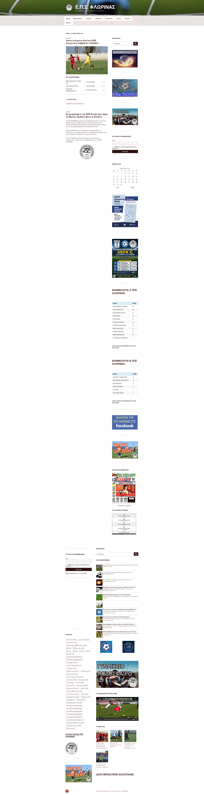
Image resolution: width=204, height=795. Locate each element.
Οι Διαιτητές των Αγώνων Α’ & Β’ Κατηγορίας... (117, 617)
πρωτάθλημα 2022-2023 (74, 711)
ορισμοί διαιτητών (72, 697)
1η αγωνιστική (71, 639)
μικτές (84, 694)
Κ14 (81, 651)
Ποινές (119, 18)
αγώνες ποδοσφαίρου (73, 665)
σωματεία (70, 728)
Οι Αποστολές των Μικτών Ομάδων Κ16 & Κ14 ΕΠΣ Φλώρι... (120, 609)
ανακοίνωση (85, 671)
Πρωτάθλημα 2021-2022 (74, 657)
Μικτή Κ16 (70, 654)
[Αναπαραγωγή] (98, 719)
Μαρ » (133, 187)
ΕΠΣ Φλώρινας (78, 648)
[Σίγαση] (134, 719)
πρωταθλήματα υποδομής (74, 720)
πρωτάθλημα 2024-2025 (74, 714)
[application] (117, 709)
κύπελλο (84, 688)
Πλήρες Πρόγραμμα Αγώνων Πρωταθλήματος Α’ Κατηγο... (120, 631)
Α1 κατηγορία (71, 642)
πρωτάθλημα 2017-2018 (74, 702)
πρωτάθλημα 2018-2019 (74, 705)
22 (125, 182)
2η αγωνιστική (84, 639)
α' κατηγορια (71, 662)
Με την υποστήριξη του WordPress (119, 791)
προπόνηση (81, 700)
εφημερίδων (128, 505)
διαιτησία (80, 682)
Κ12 (75, 651)
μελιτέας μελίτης (72, 694)
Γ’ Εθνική (127, 18)
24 (133, 182)
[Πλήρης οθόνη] (136, 719)
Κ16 (88, 651)
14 (121, 179)
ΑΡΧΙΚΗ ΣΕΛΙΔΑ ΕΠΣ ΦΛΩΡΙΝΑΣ (74, 735)
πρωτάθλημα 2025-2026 (74, 717)
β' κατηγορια (71, 680)
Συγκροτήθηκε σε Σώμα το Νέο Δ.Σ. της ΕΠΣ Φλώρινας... (119, 624)
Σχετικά (68, 23)
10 (133, 176)
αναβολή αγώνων (72, 671)
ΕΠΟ (68, 648)
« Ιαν (117, 187)
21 (121, 182)
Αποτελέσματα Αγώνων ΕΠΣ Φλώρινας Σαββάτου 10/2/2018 (82, 42)
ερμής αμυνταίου (72, 688)
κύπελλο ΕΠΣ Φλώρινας (74, 691)
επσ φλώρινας (82, 685)
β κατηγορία (83, 680)
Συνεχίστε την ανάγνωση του (75, 103)
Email (113, 140)
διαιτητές (70, 685)
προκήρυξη (70, 700)
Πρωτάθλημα (78, 18)
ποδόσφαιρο (85, 697)
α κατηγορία (71, 668)
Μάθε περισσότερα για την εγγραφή (76, 573)
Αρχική (68, 18)
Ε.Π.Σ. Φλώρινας (95, 6)
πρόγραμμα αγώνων (73, 725)
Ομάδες (88, 18)
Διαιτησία (109, 18)
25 (136, 182)
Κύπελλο (98, 18)
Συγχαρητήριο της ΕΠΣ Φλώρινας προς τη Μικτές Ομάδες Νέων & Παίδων (87, 115)
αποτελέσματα (72, 674)
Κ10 (68, 651)
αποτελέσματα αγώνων (74, 677)
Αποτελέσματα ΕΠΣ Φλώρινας (76, 645)
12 (113, 179)
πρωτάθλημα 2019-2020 (74, 708)
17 (133, 179)
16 (129, 179)
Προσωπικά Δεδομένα (102, 791)
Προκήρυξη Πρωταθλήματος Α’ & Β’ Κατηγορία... (117, 594)
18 (136, 179)
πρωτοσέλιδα (121, 505)
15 (125, 179)
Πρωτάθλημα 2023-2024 (74, 659)
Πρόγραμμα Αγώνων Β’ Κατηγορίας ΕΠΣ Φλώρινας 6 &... (119, 587)
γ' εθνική (70, 682)
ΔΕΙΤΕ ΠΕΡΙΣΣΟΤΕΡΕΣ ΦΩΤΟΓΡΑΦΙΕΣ (115, 774)
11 (136, 176)
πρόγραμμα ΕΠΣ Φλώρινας (75, 723)
